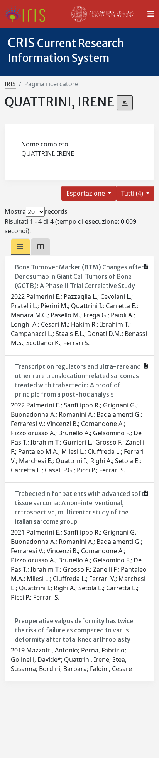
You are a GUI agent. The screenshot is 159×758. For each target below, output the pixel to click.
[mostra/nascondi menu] (150, 14)
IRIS (10, 84)
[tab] (20, 246)
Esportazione (86, 193)
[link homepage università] (102, 14)
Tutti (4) (133, 193)
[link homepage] (28, 14)
